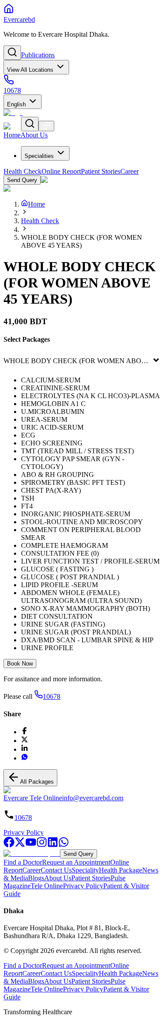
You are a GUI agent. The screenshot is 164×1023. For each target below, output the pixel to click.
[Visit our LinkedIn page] (52, 845)
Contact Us (56, 870)
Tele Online (47, 886)
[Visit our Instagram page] (41, 845)
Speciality (85, 870)
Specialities (39, 156)
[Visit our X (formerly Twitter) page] (19, 845)
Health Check (40, 220)
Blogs (36, 878)
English (16, 104)
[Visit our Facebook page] (8, 845)
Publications (38, 55)
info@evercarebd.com (92, 798)
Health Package (120, 870)
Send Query (78, 854)
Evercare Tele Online (32, 798)
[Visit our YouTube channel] (30, 845)
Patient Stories (91, 878)
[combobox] (4, 361)
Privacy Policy (23, 832)
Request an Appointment (76, 862)
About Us (57, 878)
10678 (51, 696)
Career (31, 870)
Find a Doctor (22, 862)
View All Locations (30, 70)
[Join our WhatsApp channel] (63, 845)
